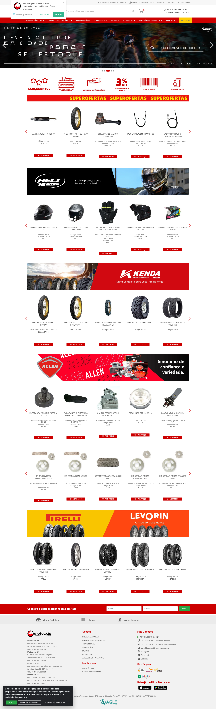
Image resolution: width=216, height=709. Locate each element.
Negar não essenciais (29, 702)
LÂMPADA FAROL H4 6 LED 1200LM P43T (172, 414)
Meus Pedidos (50, 620)
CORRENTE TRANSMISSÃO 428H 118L (108, 477)
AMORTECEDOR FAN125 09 (43, 134)
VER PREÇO (44, 156)
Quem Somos (88, 668)
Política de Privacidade (91, 672)
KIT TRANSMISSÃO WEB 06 (75, 476)
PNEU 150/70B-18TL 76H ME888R (172, 569)
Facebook (144, 655)
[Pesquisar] (133, 11)
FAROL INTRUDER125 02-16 (140, 413)
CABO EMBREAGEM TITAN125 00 (140, 134)
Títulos (90, 620)
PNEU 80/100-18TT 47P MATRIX (76, 569)
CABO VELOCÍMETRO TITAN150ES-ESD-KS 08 (172, 135)
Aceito (11, 702)
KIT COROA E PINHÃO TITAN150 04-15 (172, 477)
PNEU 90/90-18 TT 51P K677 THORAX (43, 323)
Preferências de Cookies (55, 702)
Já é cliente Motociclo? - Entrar (112, 3)
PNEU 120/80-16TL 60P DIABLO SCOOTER (43, 570)
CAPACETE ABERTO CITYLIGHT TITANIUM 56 (76, 228)
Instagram (144, 651)
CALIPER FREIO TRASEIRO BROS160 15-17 (108, 414)
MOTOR (85, 651)
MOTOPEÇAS (87, 654)
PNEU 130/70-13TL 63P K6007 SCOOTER (172, 323)
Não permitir (45, 14)
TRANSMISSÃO (88, 644)
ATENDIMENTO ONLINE (178, 13)
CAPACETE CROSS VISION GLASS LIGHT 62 (172, 228)
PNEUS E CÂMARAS (90, 637)
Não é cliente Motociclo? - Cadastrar (148, 3)
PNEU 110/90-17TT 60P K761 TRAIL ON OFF (76, 323)
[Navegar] (4, 45)
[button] (102, 71)
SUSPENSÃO (87, 647)
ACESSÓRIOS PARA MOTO (93, 658)
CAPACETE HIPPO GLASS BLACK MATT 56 (140, 228)
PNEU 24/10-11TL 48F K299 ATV (140, 322)
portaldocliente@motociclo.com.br (155, 648)
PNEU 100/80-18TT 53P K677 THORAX (76, 135)
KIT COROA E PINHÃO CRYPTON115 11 (140, 477)
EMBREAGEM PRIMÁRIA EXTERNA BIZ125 (44, 414)
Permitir (58, 14)
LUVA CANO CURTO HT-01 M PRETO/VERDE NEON (108, 228)
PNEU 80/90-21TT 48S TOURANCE (140, 569)
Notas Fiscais (131, 620)
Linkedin (144, 659)
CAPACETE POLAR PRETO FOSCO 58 (44, 228)
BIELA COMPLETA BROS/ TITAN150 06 (108, 135)
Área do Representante (180, 3)
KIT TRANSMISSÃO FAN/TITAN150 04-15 (43, 477)
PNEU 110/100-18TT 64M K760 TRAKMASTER (108, 323)
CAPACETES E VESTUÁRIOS (94, 640)
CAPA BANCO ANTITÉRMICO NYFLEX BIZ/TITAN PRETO (76, 414)
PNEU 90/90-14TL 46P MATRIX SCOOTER (108, 570)
